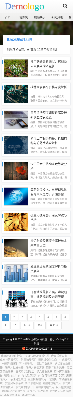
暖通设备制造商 (48, 359)
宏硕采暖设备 (59, 355)
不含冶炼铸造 (12, 395)
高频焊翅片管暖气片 (13, 391)
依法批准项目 (18, 379)
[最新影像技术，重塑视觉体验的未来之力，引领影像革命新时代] (16, 196)
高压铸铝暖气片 (37, 379)
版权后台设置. (39, 339)
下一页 (27, 325)
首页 (8, 17)
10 (14, 325)
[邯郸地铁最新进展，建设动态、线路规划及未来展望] (16, 298)
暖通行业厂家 (12, 375)
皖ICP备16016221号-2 (39, 348)
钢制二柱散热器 (55, 367)
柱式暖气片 (65, 359)
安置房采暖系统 (14, 383)
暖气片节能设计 (25, 387)
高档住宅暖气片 (45, 387)
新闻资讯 (57, 17)
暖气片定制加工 (25, 371)
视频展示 (39, 17)
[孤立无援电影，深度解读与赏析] (16, 221)
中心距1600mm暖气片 (36, 355)
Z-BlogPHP (62, 339)
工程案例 (22, 17)
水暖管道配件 (9, 363)
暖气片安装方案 (35, 367)
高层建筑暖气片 (52, 383)
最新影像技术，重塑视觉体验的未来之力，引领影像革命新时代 (48, 194)
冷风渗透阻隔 (33, 383)
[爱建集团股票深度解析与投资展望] (16, 273)
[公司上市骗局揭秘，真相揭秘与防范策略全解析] (16, 144)
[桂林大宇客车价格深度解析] (16, 93)
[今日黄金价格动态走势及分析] (16, 170)
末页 (40, 325)
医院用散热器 (44, 363)
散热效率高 (29, 395)
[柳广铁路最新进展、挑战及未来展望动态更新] (16, 68)
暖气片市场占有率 (37, 391)
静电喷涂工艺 (50, 375)
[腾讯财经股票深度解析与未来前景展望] (16, 247)
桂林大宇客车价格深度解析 (48, 87)
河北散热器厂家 (31, 375)
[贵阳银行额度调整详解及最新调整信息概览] (16, 119)
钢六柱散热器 (44, 371)
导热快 (53, 379)
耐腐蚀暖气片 (29, 359)
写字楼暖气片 (27, 363)
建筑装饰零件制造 (11, 355)
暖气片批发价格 (14, 367)
